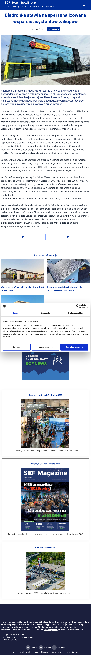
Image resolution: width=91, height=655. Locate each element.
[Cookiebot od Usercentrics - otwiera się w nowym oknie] (78, 306)
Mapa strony (18, 652)
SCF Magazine (50, 629)
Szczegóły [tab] (45, 313)
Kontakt (75, 652)
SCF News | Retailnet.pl (21, 2)
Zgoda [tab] (15, 313)
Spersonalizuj (44, 347)
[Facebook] (23, 237)
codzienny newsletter (11, 627)
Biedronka (53, 29)
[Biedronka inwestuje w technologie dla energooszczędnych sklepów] (68, 271)
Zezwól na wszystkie (74, 347)
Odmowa (16, 347)
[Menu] (84, 4)
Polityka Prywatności (33, 652)
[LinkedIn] (68, 237)
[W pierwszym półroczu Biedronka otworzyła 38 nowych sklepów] (22, 271)
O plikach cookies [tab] (75, 313)
